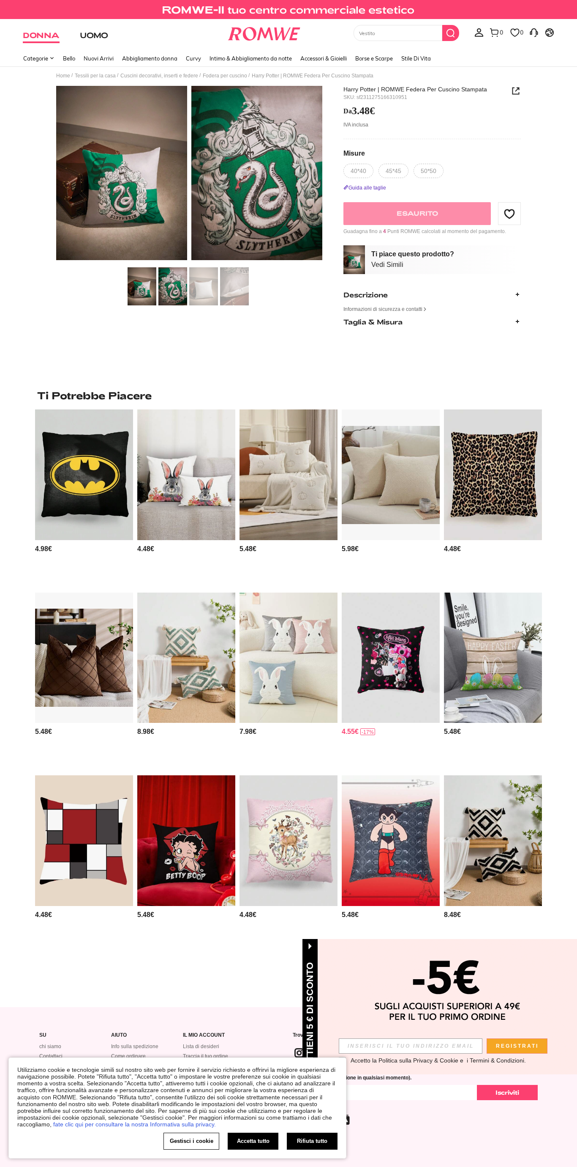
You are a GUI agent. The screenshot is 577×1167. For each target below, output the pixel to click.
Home (63, 76)
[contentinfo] (43, 548)
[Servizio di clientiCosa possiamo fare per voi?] (534, 32)
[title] (288, 395)
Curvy (193, 58)
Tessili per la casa (95, 76)
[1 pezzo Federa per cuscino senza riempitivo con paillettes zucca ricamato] (288, 474)
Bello (69, 58)
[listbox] (479, 32)
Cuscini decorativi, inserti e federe (159, 76)
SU (42, 1035)
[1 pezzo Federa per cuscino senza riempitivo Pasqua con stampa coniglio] (186, 474)
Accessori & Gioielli (323, 58)
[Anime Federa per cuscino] (391, 658)
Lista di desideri (201, 1046)
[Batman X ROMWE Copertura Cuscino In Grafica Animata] (84, 474)
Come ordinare (128, 1056)
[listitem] (84, 497)
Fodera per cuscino (225, 76)
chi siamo (50, 1046)
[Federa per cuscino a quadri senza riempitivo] (84, 840)
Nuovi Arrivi (99, 58)
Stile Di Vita (416, 58)
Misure (354, 153)
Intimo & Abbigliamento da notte (251, 58)
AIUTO (119, 1035)
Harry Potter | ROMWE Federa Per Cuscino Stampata (415, 89)
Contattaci (51, 1056)
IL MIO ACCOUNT (204, 1035)
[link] (288, 10)
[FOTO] (189, 174)
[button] (509, 213)
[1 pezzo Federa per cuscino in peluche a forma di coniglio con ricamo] (288, 658)
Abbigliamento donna (149, 58)
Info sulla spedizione (134, 1046)
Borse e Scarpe (374, 58)
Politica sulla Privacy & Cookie (418, 1060)
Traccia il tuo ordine (205, 1056)
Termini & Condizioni (497, 1060)
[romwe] (264, 32)
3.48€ (359, 110)
